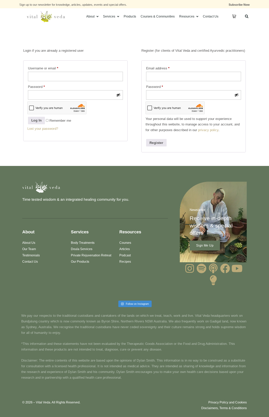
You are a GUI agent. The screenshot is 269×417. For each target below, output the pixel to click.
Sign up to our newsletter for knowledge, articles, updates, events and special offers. (73, 4)
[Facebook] (225, 268)
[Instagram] (190, 268)
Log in (36, 120)
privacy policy (208, 130)
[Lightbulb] (213, 280)
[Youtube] (237, 268)
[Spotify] (201, 268)
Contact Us (210, 16)
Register (156, 143)
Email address (158, 68)
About (90, 16)
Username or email (43, 68)
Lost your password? (42, 129)
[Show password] (118, 95)
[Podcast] (213, 268)
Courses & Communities (158, 16)
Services (109, 16)
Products (130, 16)
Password (36, 87)
